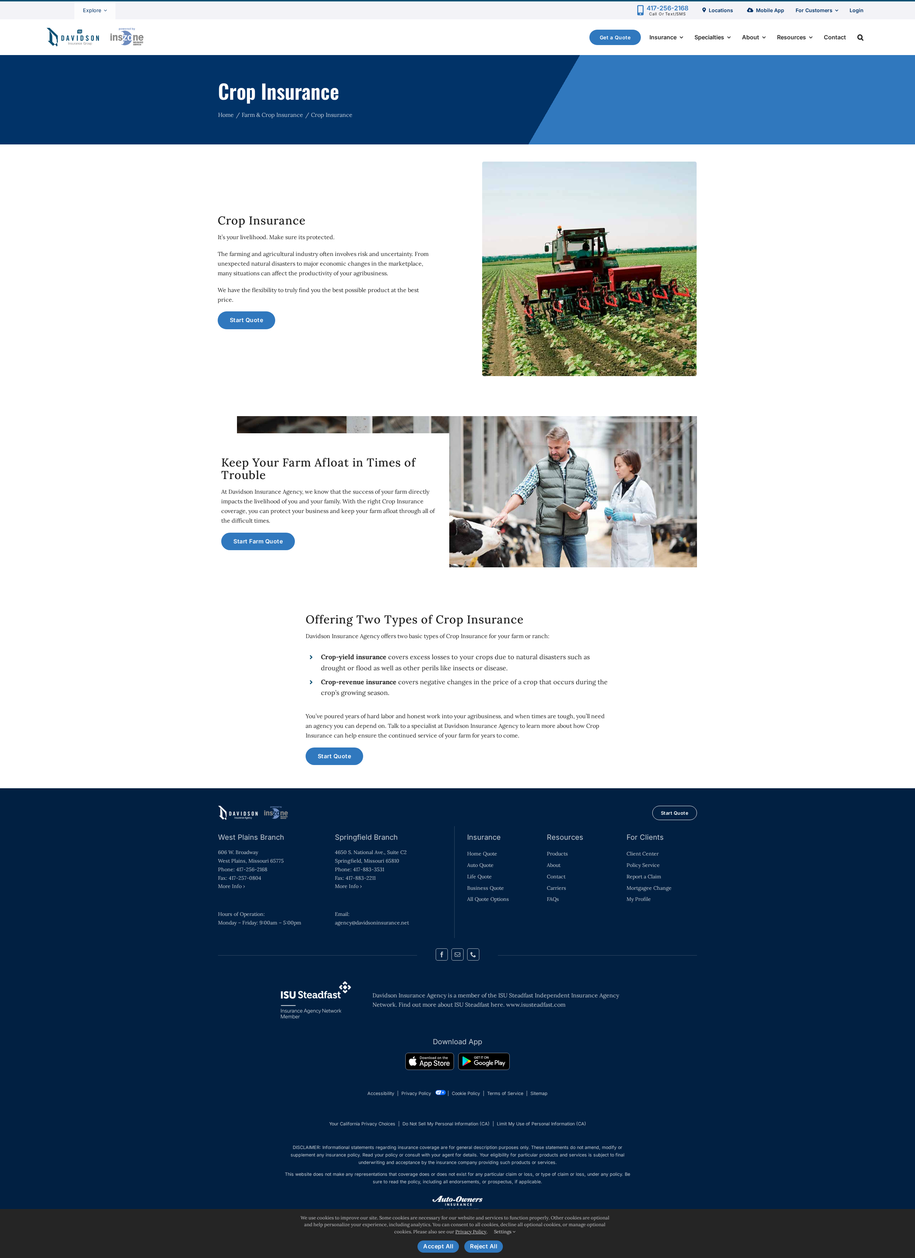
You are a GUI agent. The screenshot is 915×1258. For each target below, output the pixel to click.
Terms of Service (505, 1093)
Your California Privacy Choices (362, 1123)
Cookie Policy (466, 1093)
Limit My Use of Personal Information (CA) (541, 1123)
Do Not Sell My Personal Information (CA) (446, 1123)
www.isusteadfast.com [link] (535, 1004)
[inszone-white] (254, 808)
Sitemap (539, 1093)
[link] (429, 1063)
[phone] (473, 954)
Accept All (438, 1246)
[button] (860, 37)
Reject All (483, 1246)
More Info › (231, 886)
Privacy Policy (416, 1093)
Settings (503, 1232)
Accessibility (380, 1093)
